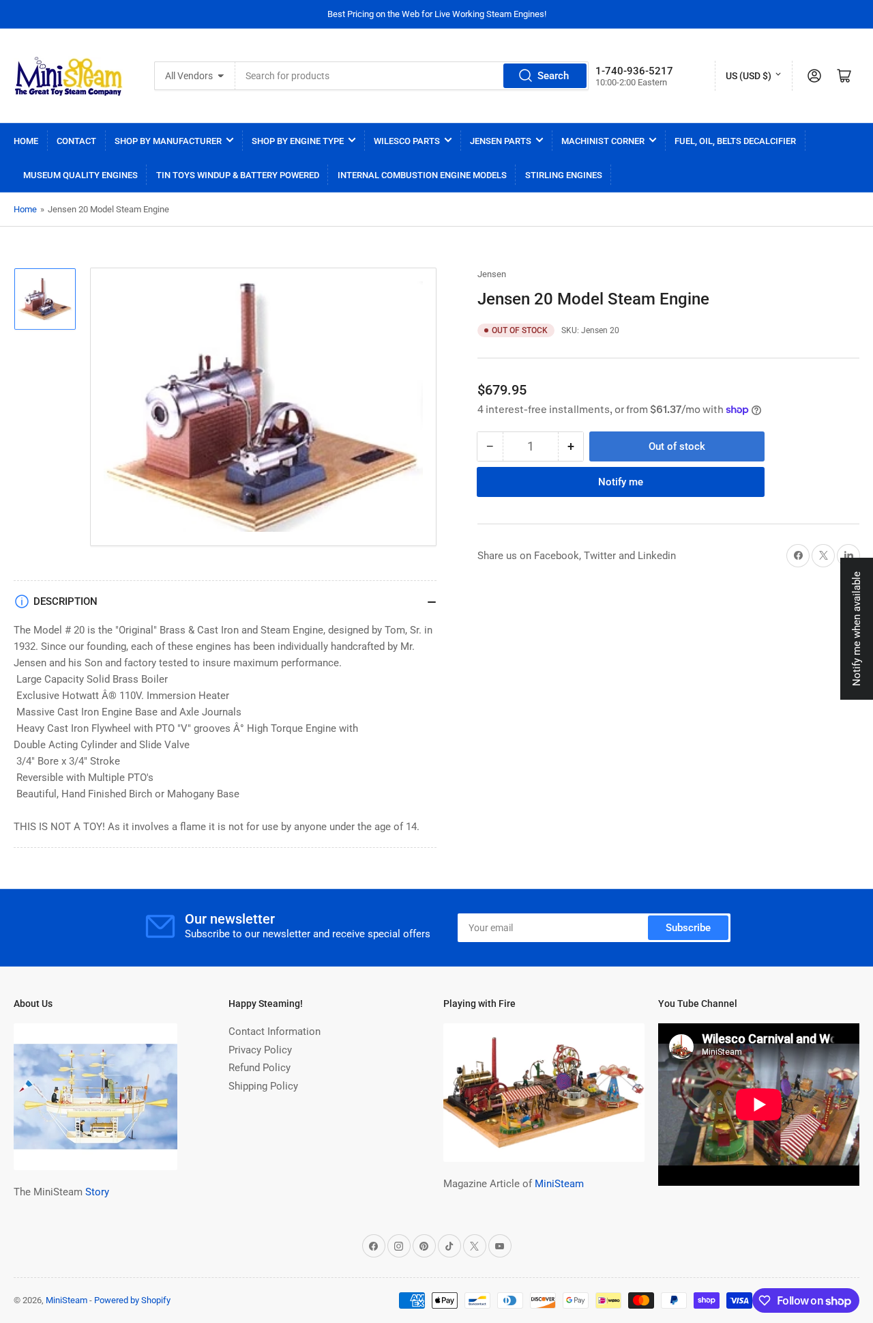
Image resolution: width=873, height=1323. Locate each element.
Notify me (620, 482)
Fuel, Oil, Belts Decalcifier (735, 141)
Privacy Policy (260, 1050)
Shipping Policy (263, 1086)
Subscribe (688, 928)
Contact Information (274, 1031)
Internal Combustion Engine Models (422, 175)
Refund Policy (259, 1068)
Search (553, 76)
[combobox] (412, 75)
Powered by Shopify (132, 1300)
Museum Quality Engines (80, 175)
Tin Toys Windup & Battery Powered (237, 175)
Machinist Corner (603, 141)
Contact (76, 141)
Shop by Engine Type (298, 141)
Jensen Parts (500, 141)
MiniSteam (559, 1184)
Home (26, 141)
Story (97, 1192)
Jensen (491, 274)
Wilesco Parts (407, 141)
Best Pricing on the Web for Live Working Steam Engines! (436, 14)
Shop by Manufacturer (168, 141)
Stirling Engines (563, 175)
